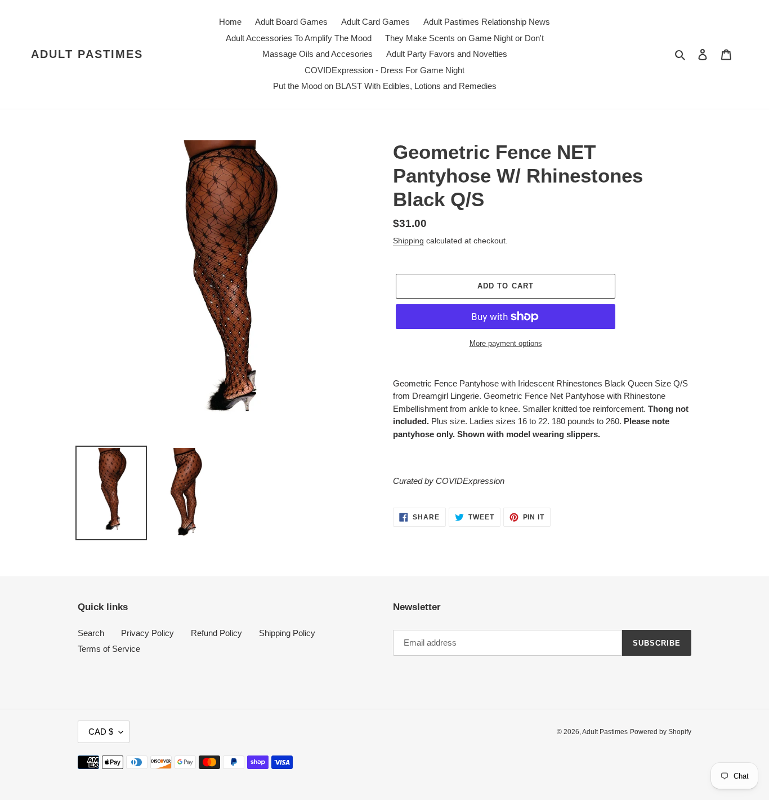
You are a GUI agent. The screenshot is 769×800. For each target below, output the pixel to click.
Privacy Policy (147, 633)
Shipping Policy (287, 633)
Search (91, 633)
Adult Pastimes (87, 54)
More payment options (506, 343)
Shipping (408, 240)
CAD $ (100, 731)
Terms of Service (109, 649)
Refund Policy (216, 633)
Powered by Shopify (660, 732)
